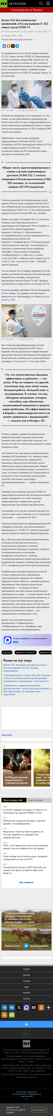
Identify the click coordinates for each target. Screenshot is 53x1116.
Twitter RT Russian (19, 1007)
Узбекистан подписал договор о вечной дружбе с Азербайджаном (24, 822)
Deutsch (26, 974)
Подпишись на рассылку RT (12, 1015)
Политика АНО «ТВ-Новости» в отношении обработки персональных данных (26, 1075)
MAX (15, 641)
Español (26, 992)
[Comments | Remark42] (26, 718)
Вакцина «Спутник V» (25, 652)
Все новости (26, 882)
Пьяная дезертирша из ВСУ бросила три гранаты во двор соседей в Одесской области (24, 870)
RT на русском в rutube (34, 1007)
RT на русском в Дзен (49, 1007)
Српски (26, 998)
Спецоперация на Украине (27, 9)
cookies (10, 1112)
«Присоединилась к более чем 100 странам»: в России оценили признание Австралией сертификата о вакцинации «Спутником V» (27, 678)
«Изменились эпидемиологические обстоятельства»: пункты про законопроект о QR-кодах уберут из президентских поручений (27, 690)
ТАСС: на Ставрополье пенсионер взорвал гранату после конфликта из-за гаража (25, 847)
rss (4, 1015)
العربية (26, 986)
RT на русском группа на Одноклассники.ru (41, 1007)
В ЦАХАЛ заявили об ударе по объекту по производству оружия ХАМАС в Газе (25, 811)
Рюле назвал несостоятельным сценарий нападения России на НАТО (25, 858)
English (26, 969)
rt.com (26, 1056)
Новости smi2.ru (6, 735)
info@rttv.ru (40, 1070)
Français (26, 980)
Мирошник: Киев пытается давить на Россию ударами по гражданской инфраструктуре (23, 834)
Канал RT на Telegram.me (4, 1007)
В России (7, 652)
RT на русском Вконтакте (12, 1007)
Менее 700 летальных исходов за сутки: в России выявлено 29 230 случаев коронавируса (25, 667)
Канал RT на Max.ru (26, 1007)
